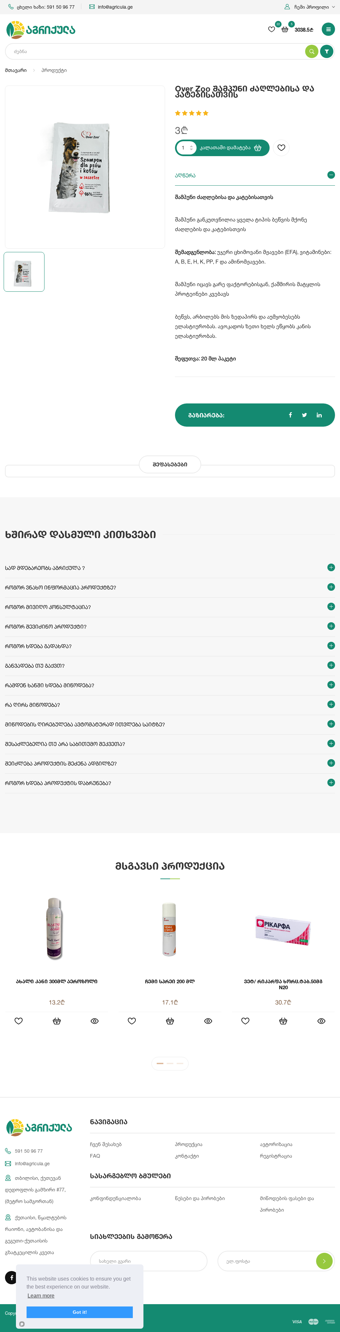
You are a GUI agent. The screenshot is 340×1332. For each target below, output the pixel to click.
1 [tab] (160, 1065)
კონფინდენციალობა (115, 1198)
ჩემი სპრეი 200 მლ (170, 981)
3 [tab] (180, 1065)
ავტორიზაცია (276, 1144)
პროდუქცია (189, 1144)
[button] (310, 7)
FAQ (95, 1156)
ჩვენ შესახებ (106, 1144)
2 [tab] (170, 1065)
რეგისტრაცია (276, 1156)
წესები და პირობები (200, 1198)
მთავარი (16, 70)
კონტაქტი (187, 1156)
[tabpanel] (170, 968)
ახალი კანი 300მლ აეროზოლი (57, 981)
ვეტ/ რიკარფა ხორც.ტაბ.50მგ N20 (283, 984)
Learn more (41, 1296)
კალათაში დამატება (225, 147)
